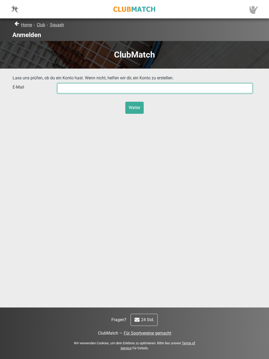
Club (41, 24)
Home (26, 24)
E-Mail (18, 87)
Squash (57, 24)
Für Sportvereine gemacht (147, 333)
